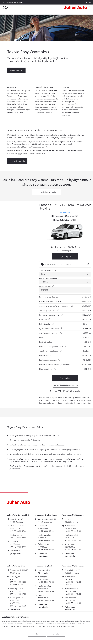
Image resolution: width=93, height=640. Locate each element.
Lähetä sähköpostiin (71, 391)
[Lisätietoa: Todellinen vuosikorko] (60, 351)
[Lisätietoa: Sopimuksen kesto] (55, 270)
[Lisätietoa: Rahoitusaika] (53, 324)
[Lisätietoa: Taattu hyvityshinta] (58, 310)
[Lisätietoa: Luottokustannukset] (59, 360)
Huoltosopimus (51, 264)
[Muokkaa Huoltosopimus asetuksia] (88, 264)
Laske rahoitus (16, 70)
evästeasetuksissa (68, 626)
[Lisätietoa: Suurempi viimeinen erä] (62, 315)
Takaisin (14, 12)
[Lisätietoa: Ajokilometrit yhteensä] (61, 333)
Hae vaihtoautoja (17, 161)
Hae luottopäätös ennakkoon (65, 384)
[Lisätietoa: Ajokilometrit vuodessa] (59, 278)
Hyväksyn (37, 634)
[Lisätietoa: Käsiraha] (53, 286)
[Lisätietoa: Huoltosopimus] (61, 264)
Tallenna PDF (55, 391)
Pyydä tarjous (65, 256)
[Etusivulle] (75, 7)
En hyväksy (56, 634)
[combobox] (65, 274)
